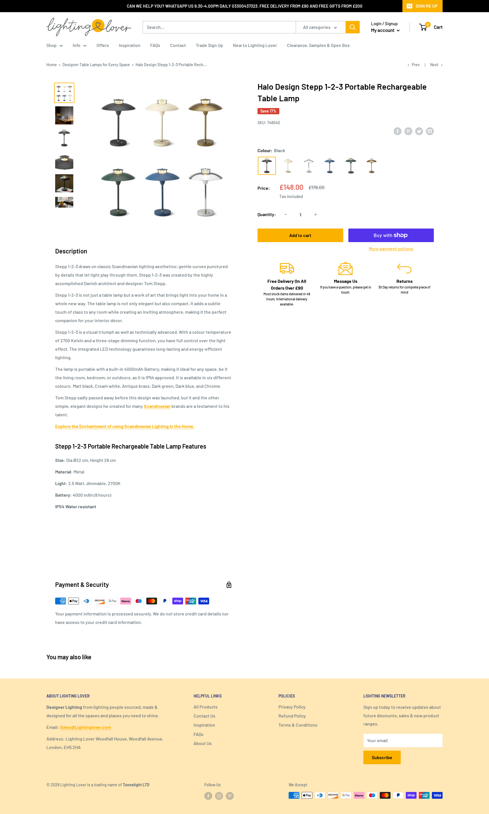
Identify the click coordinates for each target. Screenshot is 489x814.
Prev (416, 64)
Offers (102, 45)
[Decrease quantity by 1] (285, 214)
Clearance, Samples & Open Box (318, 45)
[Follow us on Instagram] (219, 796)
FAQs (155, 45)
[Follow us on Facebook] (208, 796)
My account (383, 30)
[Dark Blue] (330, 166)
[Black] (267, 166)
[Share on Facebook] (398, 131)
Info (76, 45)
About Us (203, 743)
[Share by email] (430, 131)
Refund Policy (292, 715)
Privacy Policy (292, 706)
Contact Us (204, 715)
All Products (206, 706)
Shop (51, 45)
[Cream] (288, 166)
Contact (178, 45)
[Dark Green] (351, 166)
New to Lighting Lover (255, 45)
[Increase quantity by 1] (315, 214)
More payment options (391, 248)
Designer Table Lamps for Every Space (96, 64)
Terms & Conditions (298, 724)
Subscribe (382, 757)
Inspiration (129, 45)
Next (434, 64)
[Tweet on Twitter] (419, 131)
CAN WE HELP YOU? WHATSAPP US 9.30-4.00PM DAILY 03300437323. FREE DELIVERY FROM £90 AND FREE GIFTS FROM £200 (245, 5)
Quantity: (267, 214)
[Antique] (372, 166)
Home (51, 64)
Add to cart (300, 235)
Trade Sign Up (209, 45)
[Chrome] (309, 166)
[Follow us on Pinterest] (230, 796)
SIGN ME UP (426, 5)
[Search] (353, 27)
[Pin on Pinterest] (408, 131)
